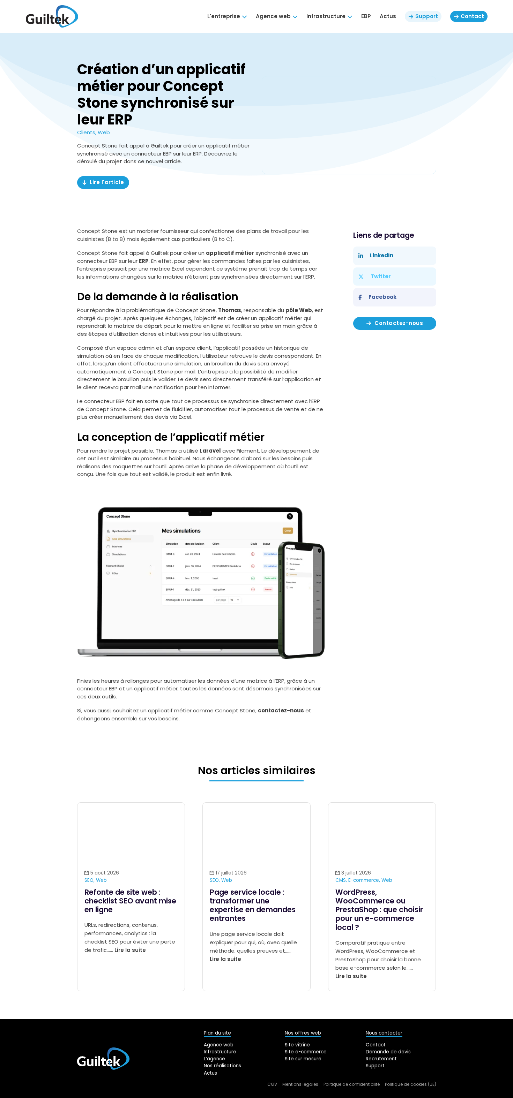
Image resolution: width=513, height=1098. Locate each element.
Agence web (218, 1045)
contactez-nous (281, 710)
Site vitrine (297, 1045)
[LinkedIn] (394, 256)
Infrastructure (220, 1051)
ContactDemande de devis (388, 1048)
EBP (366, 16)
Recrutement (381, 1058)
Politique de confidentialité (352, 1084)
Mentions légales (300, 1084)
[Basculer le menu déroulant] (244, 16)
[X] (394, 276)
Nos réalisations (222, 1065)
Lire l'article (107, 182)
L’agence (214, 1058)
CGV (272, 1084)
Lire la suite (130, 950)
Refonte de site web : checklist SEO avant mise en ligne (130, 901)
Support (375, 1065)
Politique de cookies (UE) (410, 1084)
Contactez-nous (398, 323)
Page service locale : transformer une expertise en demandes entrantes (253, 905)
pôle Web (298, 310)
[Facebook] (394, 297)
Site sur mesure (303, 1058)
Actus (388, 16)
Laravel (210, 450)
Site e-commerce (306, 1051)
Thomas (229, 310)
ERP (144, 261)
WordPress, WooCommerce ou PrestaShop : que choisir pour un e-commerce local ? (379, 909)
